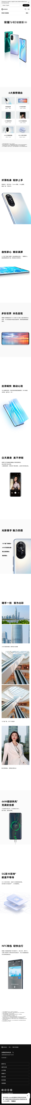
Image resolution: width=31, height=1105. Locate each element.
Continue (26, 5)
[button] (5, 1090)
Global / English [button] (5, 5)
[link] (3, 1090)
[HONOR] (5, 1047)
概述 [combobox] (27, 13)
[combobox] (5, 13)
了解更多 (13, 1101)
